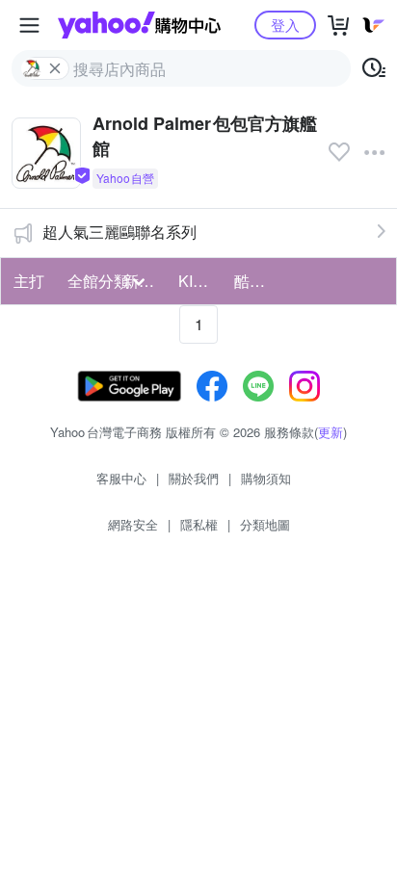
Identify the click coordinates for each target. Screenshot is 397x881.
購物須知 (266, 478)
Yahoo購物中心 (139, 25)
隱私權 (199, 524)
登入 (285, 24)
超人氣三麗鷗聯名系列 (119, 231)
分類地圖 (265, 524)
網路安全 (133, 524)
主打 (28, 281)
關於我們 (194, 478)
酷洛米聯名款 (256, 281)
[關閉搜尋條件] (55, 68)
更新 (330, 432)
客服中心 (121, 478)
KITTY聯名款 (200, 281)
